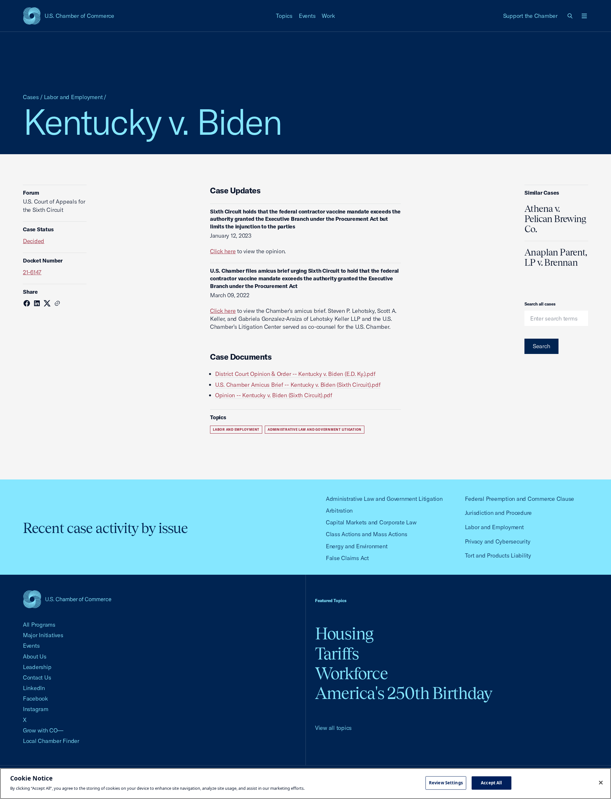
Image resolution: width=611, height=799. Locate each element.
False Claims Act (347, 558)
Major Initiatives (43, 635)
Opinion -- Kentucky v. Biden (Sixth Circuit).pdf (273, 395)
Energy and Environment (356, 546)
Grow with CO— (43, 730)
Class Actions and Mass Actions (366, 534)
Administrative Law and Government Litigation (315, 430)
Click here (222, 251)
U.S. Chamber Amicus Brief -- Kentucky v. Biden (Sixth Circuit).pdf (297, 384)
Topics (284, 15)
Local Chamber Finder (51, 741)
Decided (33, 241)
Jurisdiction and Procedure (498, 512)
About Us (34, 656)
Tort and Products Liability (498, 555)
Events (307, 15)
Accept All (491, 783)
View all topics (333, 727)
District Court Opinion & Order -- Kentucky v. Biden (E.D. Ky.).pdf (295, 374)
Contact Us (37, 677)
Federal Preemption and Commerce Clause (519, 498)
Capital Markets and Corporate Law (371, 522)
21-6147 (32, 272)
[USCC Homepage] (67, 599)
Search (541, 346)
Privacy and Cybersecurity (497, 541)
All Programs (39, 624)
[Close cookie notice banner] (601, 783)
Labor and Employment (73, 97)
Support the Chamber (530, 15)
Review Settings (446, 783)
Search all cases (540, 303)
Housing (344, 633)
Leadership (37, 667)
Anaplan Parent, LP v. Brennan (555, 257)
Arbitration (339, 510)
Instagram (35, 709)
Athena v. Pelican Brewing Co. (555, 218)
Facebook (35, 698)
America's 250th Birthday (403, 693)
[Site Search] (570, 16)
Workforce (351, 673)
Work (328, 15)
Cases (31, 97)
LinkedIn (34, 688)
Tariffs (337, 653)
